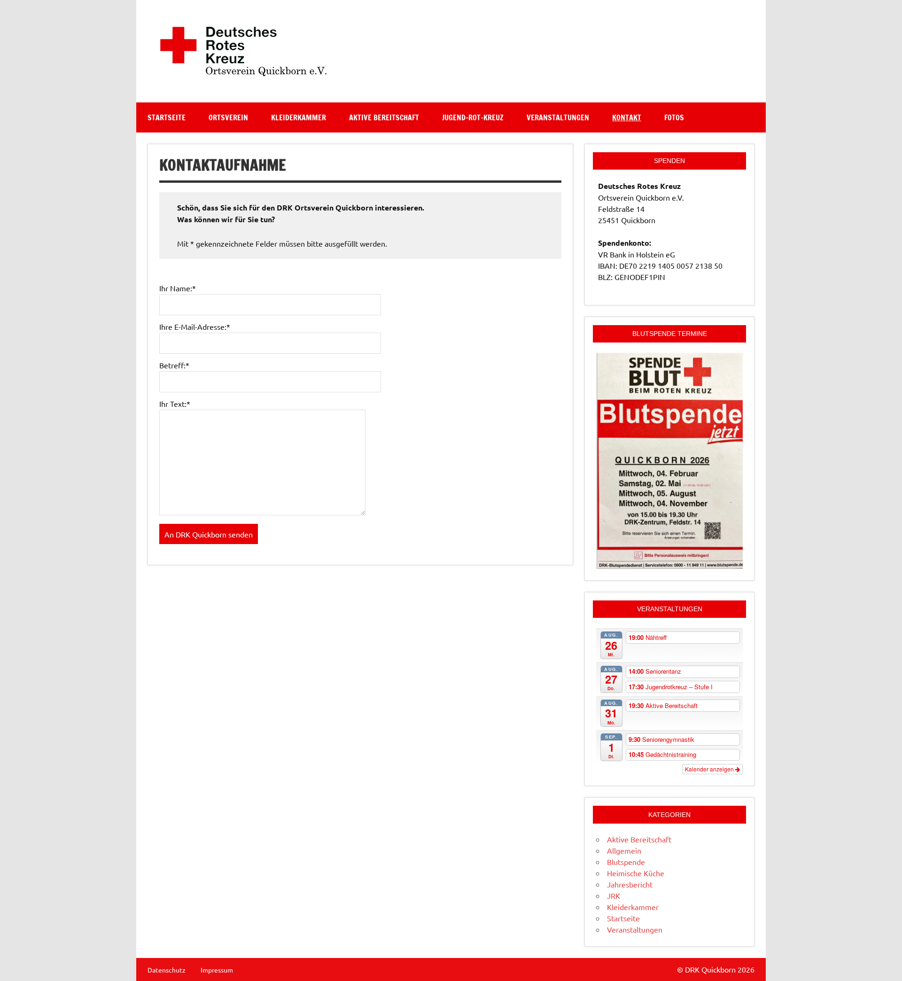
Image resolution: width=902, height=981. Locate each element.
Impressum (217, 969)
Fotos (674, 117)
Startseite (167, 117)
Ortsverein (228, 117)
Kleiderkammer (298, 117)
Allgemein (624, 850)
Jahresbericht (630, 884)
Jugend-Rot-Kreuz (473, 117)
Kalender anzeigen (710, 769)
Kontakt (626, 117)
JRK (613, 895)
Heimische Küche (635, 873)
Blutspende (626, 861)
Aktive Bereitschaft (384, 117)
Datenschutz (167, 969)
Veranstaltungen (558, 117)
